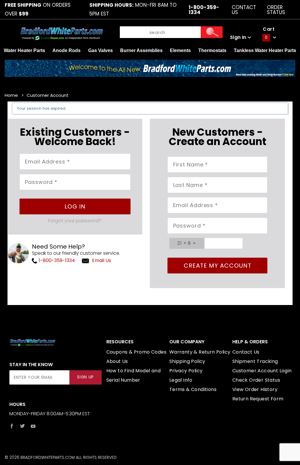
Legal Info (180, 380)
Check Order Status (256, 380)
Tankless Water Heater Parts (265, 50)
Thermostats (212, 50)
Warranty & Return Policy (200, 352)
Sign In (239, 37)
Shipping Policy (187, 361)
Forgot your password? (74, 220)
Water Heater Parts (24, 50)
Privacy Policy (186, 370)
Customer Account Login (262, 370)
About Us (117, 361)
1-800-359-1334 (56, 260)
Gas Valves (100, 50)
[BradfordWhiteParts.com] (61, 33)
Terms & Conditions (193, 389)
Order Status (276, 9)
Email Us (101, 260)
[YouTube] (33, 426)
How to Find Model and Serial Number (133, 375)
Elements (180, 50)
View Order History (254, 389)
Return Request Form (258, 398)
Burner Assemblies (141, 50)
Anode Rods (66, 50)
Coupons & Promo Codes (136, 352)
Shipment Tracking (255, 361)
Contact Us (244, 9)
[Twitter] (22, 426)
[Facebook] (11, 426)
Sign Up (85, 377)
